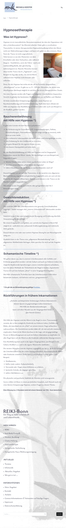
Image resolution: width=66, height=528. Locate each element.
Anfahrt (8, 494)
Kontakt (8, 491)
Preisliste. (37, 287)
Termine (8, 464)
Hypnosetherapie (11, 444)
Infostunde (9, 467)
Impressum (9, 502)
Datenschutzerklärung (13, 506)
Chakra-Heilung (11, 441)
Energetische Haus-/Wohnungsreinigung (20, 452)
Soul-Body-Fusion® (12, 433)
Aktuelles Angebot (12, 471)
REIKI (7, 429)
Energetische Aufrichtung (15, 448)
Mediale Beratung (12, 437)
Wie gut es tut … (11, 475)
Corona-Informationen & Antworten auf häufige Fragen (27, 498)
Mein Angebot (10, 487)
